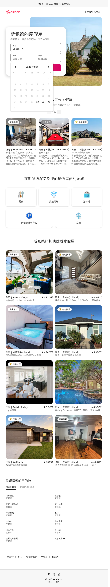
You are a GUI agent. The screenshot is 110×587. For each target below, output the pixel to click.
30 (49, 102)
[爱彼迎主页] (13, 11)
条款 (57, 582)
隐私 (51, 582)
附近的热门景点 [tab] (27, 486)
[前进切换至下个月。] (48, 67)
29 (43, 102)
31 (15, 107)
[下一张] (59, 112)
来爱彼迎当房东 (92, 11)
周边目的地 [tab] (11, 486)
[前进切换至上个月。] (15, 67)
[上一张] (49, 112)
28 (37, 102)
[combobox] (36, 48)
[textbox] (23, 58)
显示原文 (66, 3)
